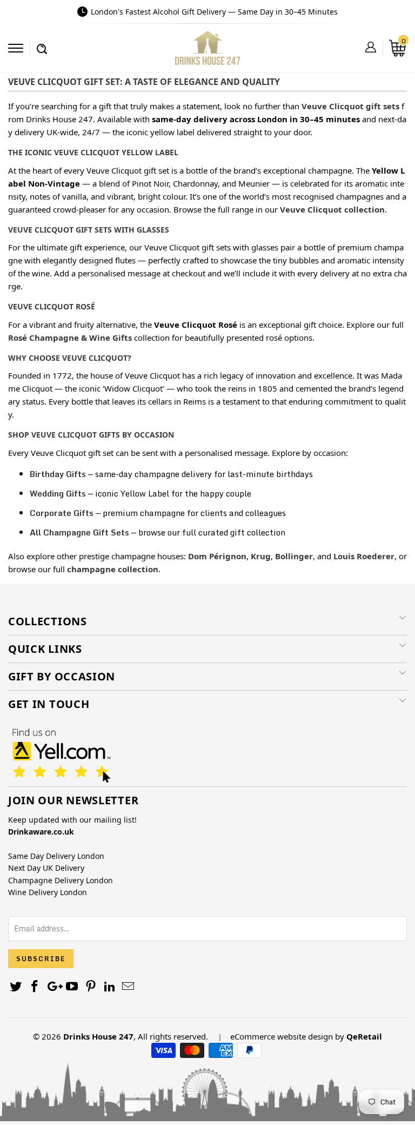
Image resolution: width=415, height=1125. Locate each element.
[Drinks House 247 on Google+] (53, 987)
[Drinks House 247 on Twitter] (16, 987)
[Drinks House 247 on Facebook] (35, 987)
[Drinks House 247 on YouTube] (72, 987)
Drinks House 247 (98, 1036)
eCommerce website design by (287, 1036)
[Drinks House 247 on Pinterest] (91, 987)
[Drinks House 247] (207, 51)
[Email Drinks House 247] (129, 987)
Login (371, 47)
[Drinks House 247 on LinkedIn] (110, 987)
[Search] (42, 43)
